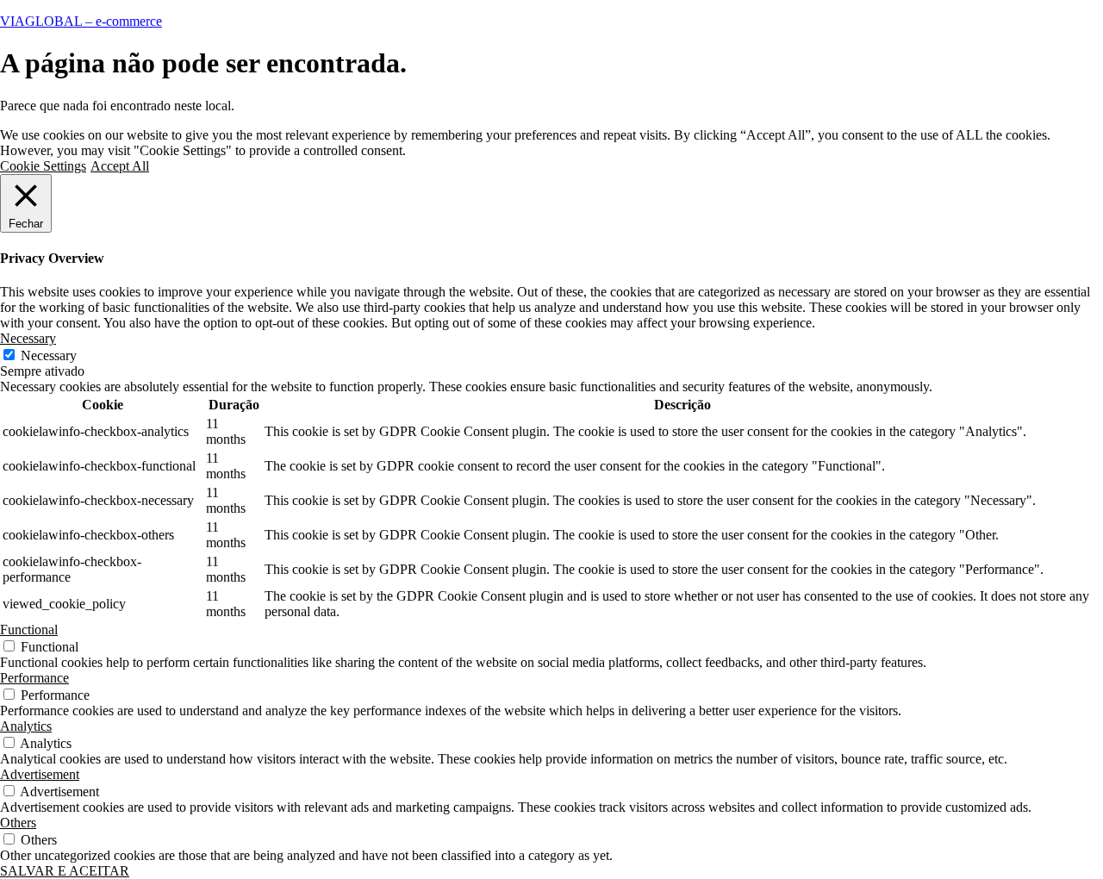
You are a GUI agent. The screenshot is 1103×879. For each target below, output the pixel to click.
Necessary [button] (28, 338)
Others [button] (18, 822)
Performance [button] (34, 677)
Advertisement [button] (39, 774)
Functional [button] (29, 629)
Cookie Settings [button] (43, 166)
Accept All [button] (119, 166)
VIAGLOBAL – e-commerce (81, 21)
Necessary (49, 355)
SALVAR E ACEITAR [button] (64, 870)
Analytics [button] (26, 726)
